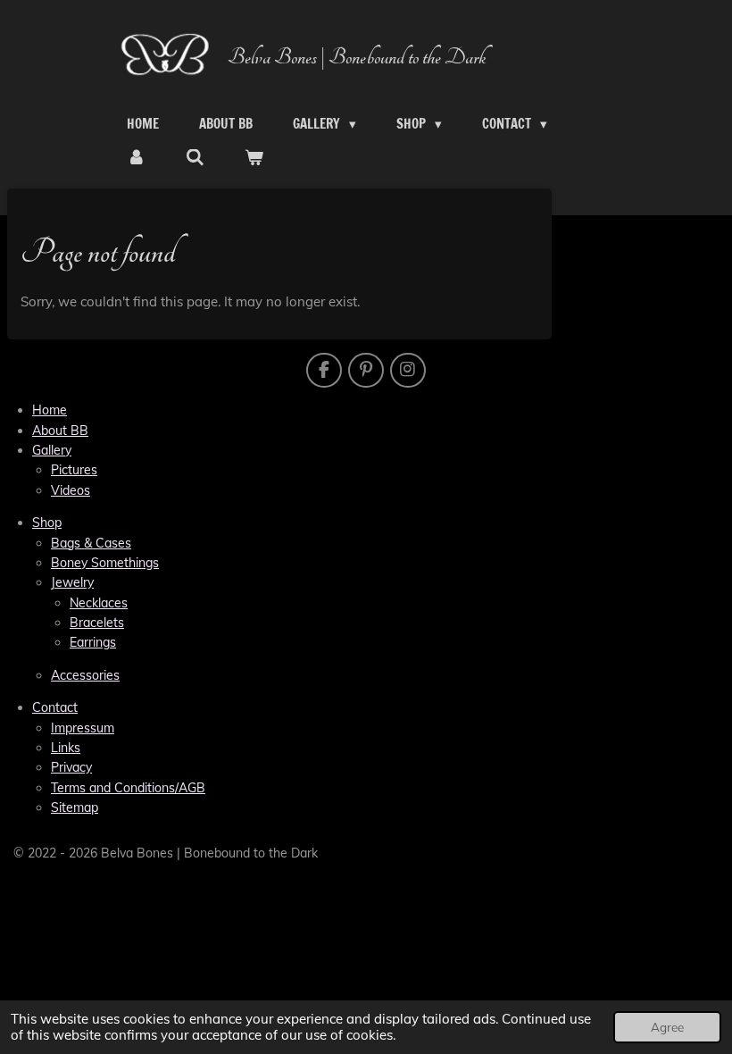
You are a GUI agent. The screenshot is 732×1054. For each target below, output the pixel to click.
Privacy (71, 767)
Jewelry (72, 582)
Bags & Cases (91, 543)
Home (49, 410)
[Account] (136, 158)
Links (65, 748)
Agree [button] (667, 1026)
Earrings (93, 642)
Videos (70, 490)
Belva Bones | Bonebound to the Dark (357, 57)
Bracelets (97, 623)
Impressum (82, 728)
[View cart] (254, 158)
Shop (47, 522)
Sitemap (74, 807)
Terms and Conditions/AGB (128, 788)
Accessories (85, 675)
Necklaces (99, 603)
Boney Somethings (105, 563)
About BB (60, 430)
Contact (55, 707)
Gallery (51, 450)
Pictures (74, 470)
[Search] (195, 158)
